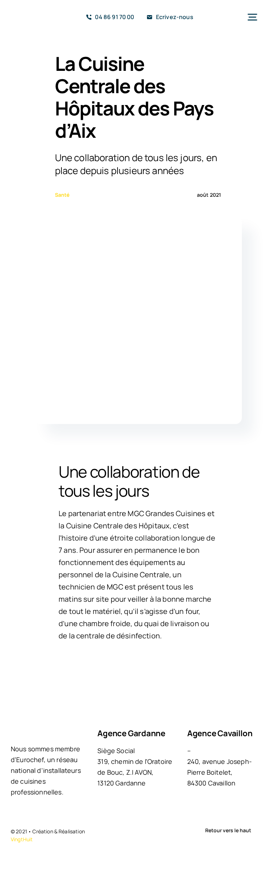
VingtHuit (22, 839)
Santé (62, 194)
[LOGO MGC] (32, 13)
